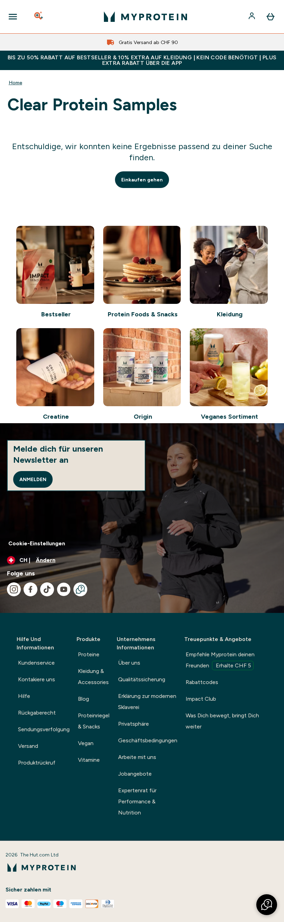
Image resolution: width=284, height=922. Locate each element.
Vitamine (89, 760)
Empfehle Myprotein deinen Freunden (220, 659)
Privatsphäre (133, 724)
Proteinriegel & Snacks (93, 720)
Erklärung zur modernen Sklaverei (147, 701)
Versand (28, 746)
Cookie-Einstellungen (36, 543)
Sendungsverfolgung (44, 729)
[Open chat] (80, 589)
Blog (83, 699)
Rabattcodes (202, 682)
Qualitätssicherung (141, 679)
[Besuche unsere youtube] (64, 589)
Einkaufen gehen (142, 179)
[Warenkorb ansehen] (270, 16)
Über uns (129, 663)
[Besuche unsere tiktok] (47, 589)
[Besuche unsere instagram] (14, 589)
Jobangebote (135, 774)
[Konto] (252, 17)
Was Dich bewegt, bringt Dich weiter (222, 720)
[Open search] (39, 16)
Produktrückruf (36, 763)
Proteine (88, 654)
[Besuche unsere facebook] (30, 589)
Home (15, 82)
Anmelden (32, 479)
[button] (266, 904)
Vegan (86, 743)
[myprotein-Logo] (145, 16)
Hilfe (24, 696)
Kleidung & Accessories (93, 676)
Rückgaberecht (37, 713)
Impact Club (201, 699)
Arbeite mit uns (137, 757)
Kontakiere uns (36, 679)
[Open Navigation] (12, 16)
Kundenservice (36, 663)
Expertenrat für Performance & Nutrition (137, 801)
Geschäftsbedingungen (147, 740)
